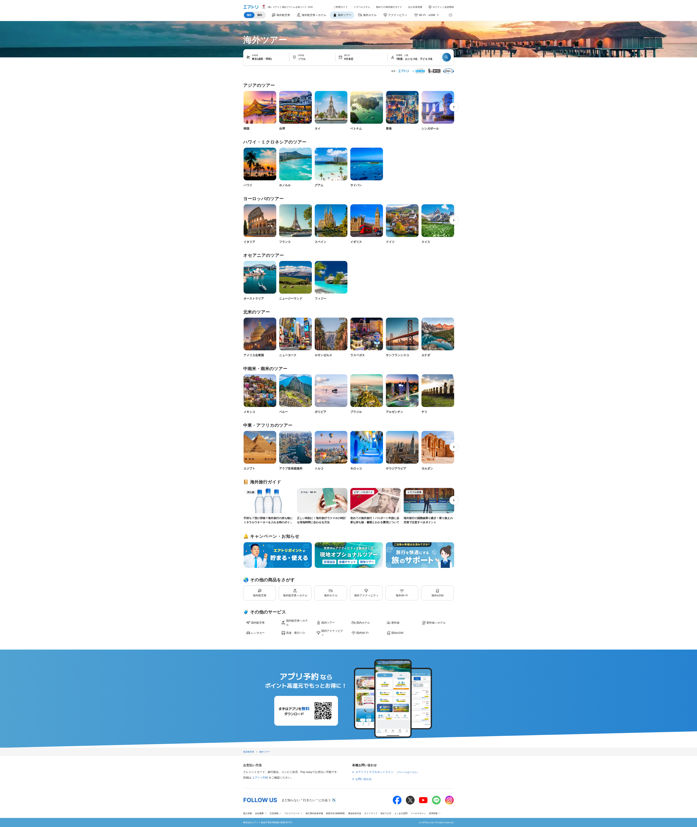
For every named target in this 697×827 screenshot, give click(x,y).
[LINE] (436, 800)
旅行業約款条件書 (314, 813)
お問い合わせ (363, 779)
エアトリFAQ (260, 777)
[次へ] (453, 107)
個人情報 (247, 813)
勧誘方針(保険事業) (335, 813)
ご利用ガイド (340, 7)
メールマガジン (418, 813)
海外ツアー (264, 751)
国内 (259, 14)
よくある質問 (400, 813)
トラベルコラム (362, 7)
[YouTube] (423, 800)
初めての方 (385, 813)
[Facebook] (397, 800)
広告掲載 (274, 813)
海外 (249, 14)
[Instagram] (449, 800)
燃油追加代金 (354, 813)
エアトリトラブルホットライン (387, 772)
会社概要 (259, 813)
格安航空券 (248, 751)
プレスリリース (292, 813)
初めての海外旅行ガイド (389, 7)
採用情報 (433, 813)
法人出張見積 (415, 7)
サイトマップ (370, 813)
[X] (410, 800)
